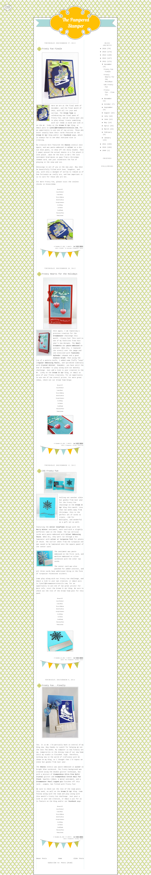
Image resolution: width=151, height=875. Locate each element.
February (108, 132)
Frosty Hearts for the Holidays (59, 274)
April (107, 126)
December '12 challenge (65, 248)
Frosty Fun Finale (52, 49)
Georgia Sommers (60, 202)
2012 (104, 61)
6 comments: (69, 246)
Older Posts (79, 858)
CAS (66, 659)
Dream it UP (60, 189)
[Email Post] (74, 246)
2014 (104, 55)
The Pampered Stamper (75, 23)
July (106, 116)
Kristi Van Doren (60, 199)
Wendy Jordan (60, 215)
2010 (104, 147)
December (108, 64)
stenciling (80, 445)
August (107, 113)
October (108, 104)
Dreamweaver (76, 248)
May (106, 123)
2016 (104, 48)
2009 (104, 150)
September (108, 107)
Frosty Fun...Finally (53, 685)
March (107, 129)
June (106, 119)
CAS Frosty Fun (50, 471)
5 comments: (69, 443)
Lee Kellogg (60, 205)
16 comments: (69, 837)
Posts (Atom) (66, 863)
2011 (104, 144)
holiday (75, 445)
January (107, 138)
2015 (104, 52)
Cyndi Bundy (60, 210)
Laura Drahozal (59, 192)
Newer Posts (41, 858)
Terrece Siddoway (60, 197)
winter (81, 248)
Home (60, 858)
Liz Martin (60, 207)
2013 (104, 58)
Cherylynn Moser (60, 213)
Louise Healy (60, 194)
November (108, 99)
